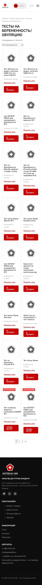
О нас (4, 530)
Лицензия (6, 537)
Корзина (10, 517)
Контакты (5, 533)
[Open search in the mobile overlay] (19, 5)
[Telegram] (4, 494)
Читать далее (10, 428)
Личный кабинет (14, 514)
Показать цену (9, 83)
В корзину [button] (10, 89)
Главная (5, 18)
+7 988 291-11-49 (8, 549)
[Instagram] (15, 494)
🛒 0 (32, 6)
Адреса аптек (12, 510)
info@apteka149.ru (9, 552)
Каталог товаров (13, 506)
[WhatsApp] (9, 494)
